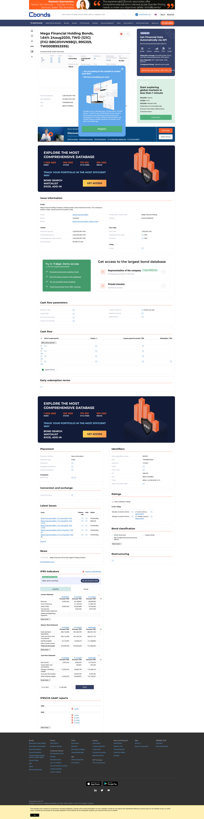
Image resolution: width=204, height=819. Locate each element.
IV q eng (77, 722)
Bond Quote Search (35, 749)
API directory (75, 763)
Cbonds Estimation (35, 752)
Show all (43, 541)
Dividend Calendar (56, 746)
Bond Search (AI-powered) (37, 746)
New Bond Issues (55, 760)
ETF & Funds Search (99, 763)
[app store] (93, 784)
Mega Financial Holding (80, 215)
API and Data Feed (77, 760)
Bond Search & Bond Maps (37, 743)
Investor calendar (55, 772)
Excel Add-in (128, 23)
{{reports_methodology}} (93, 571)
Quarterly (56, 589)
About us (155, 23)
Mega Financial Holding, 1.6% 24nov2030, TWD (56, 518)
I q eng (76, 709)
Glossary (116, 755)
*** (59, 58)
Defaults (52, 756)
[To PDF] (121, 34)
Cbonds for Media (119, 752)
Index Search (97, 743)
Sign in (163, 14)
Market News (118, 743)
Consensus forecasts (99, 752)
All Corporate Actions (57, 753)
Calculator (159, 743)
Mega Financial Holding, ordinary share (85, 221)
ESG (30, 763)
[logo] (39, 14)
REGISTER (170, 14)
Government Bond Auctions (59, 766)
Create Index (96, 749)
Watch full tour (166, 137)
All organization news (47, 562)
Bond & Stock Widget (78, 749)
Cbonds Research (119, 749)
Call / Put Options (56, 763)
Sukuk (31, 766)
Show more (44, 619)
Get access (94, 183)
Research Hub (118, 746)
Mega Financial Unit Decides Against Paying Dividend (67, 557)
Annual (86, 589)
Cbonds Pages (33, 760)
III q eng (77, 720)
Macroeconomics (98, 755)
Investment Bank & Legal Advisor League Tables (37, 756)
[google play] (110, 784)
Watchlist (74, 746)
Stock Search (54, 743)
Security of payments (141, 746)
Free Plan (155, 117)
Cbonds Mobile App (77, 752)
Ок (35, 815)
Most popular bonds (35, 769)
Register (102, 128)
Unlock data (166, 130)
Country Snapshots (99, 746)
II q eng (76, 717)
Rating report (139, 514)
